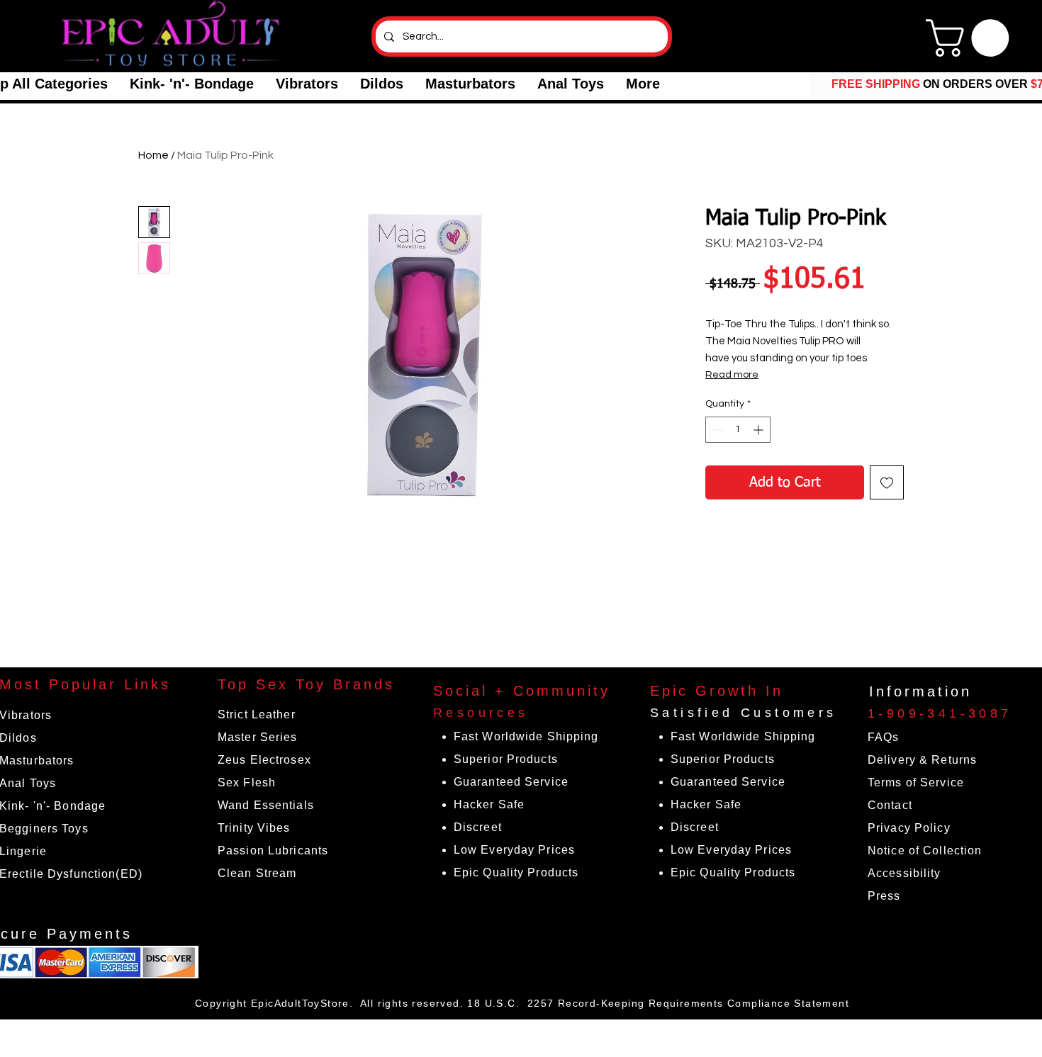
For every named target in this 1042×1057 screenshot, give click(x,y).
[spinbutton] (738, 429)
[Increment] (759, 429)
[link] (972, 38)
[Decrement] (716, 429)
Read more (731, 375)
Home (153, 155)
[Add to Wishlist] (887, 482)
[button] (191, 84)
